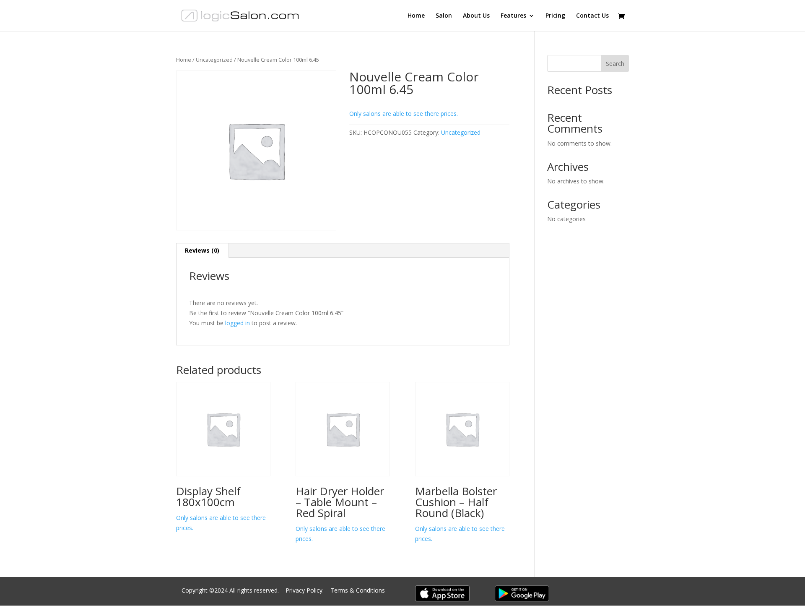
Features (513, 16)
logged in (237, 323)
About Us (476, 16)
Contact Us (592, 16)
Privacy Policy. (305, 590)
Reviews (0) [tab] (202, 250)
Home (416, 16)
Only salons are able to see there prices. (403, 114)
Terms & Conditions (357, 590)
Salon (444, 16)
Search (615, 64)
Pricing (555, 16)
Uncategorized (214, 59)
